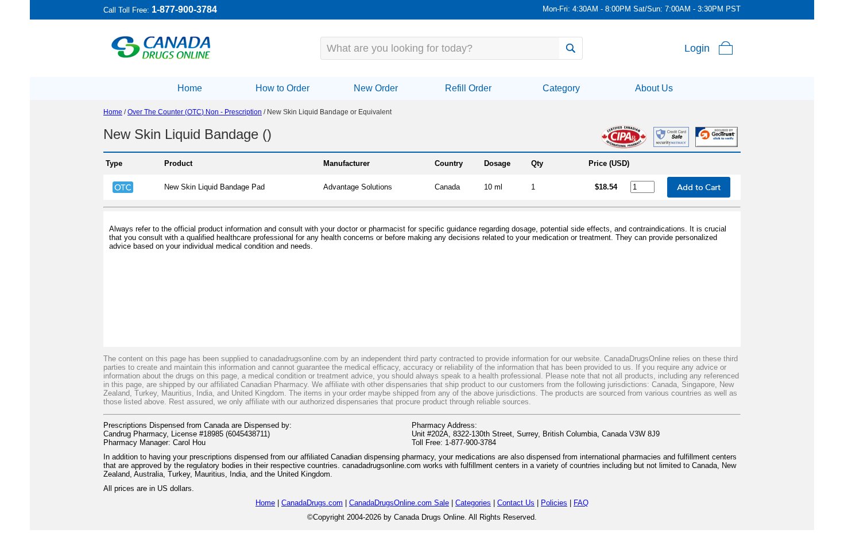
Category (561, 88)
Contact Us (516, 502)
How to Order (282, 88)
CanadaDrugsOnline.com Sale (399, 502)
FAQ (581, 502)
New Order (376, 88)
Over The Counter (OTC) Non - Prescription (194, 112)
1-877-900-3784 (184, 9)
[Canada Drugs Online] (161, 58)
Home (189, 88)
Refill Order (468, 88)
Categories (473, 502)
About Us (654, 88)
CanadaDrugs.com (312, 502)
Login (697, 48)
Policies (554, 502)
